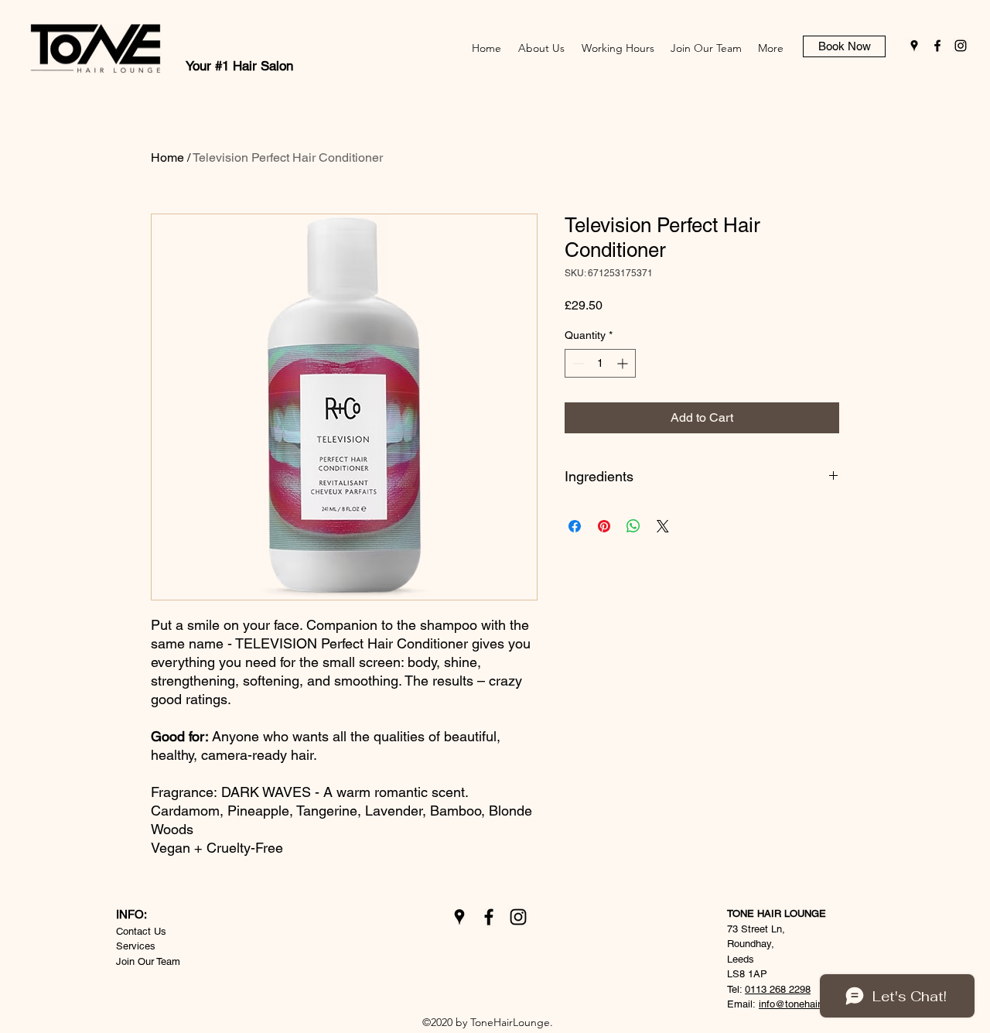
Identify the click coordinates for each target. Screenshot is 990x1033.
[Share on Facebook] (574, 526)
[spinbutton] (600, 363)
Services (135, 946)
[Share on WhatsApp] (633, 526)
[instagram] (960, 45)
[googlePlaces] (914, 45)
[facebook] (937, 45)
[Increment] (623, 363)
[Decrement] (576, 363)
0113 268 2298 (778, 989)
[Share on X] (663, 526)
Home (167, 157)
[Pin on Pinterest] (604, 526)
